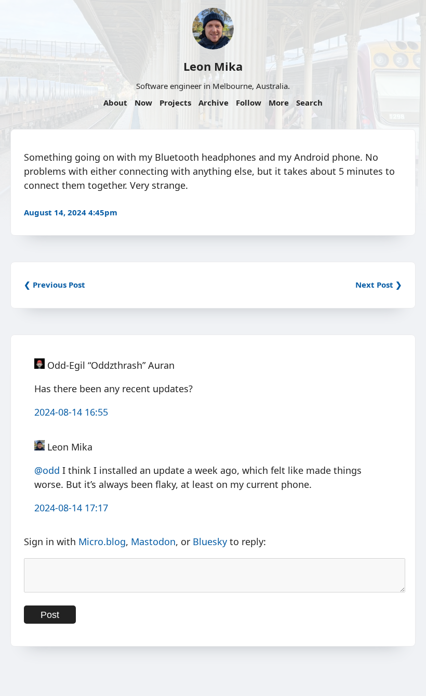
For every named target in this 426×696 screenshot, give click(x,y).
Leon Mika (213, 66)
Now (143, 102)
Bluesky (210, 541)
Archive (213, 102)
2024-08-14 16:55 (71, 412)
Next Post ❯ (378, 284)
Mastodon (153, 541)
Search (309, 102)
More (279, 102)
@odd (47, 470)
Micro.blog (102, 541)
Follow (248, 102)
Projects (175, 102)
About (115, 102)
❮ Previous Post (54, 284)
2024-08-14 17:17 (71, 507)
